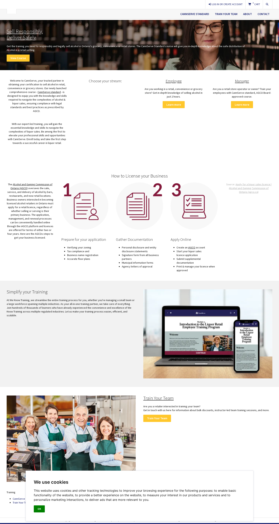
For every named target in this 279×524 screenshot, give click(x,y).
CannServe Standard (194, 14)
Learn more (173, 104)
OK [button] (39, 509)
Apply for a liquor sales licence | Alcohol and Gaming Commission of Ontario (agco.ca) (250, 188)
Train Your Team (226, 14)
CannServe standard (49, 92)
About (247, 14)
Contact (264, 14)
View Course (18, 58)
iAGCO (191, 247)
